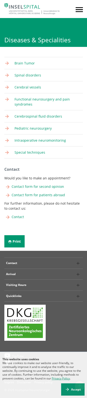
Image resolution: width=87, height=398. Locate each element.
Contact (18, 217)
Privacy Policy (61, 378)
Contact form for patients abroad (38, 195)
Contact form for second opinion (38, 186)
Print (17, 241)
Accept (76, 389)
